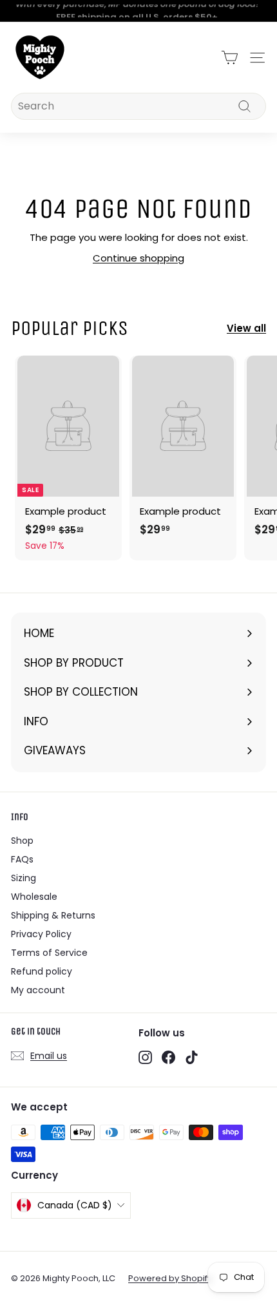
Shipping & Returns (53, 915)
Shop (22, 840)
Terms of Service (49, 952)
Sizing (23, 878)
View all (246, 328)
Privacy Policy (41, 934)
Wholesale (34, 896)
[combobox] (138, 106)
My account (38, 990)
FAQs (22, 859)
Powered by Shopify (170, 1278)
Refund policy (41, 971)
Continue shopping (138, 258)
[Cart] (230, 57)
